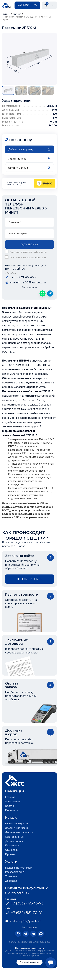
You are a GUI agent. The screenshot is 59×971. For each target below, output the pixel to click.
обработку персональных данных (35, 257)
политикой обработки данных (35, 252)
